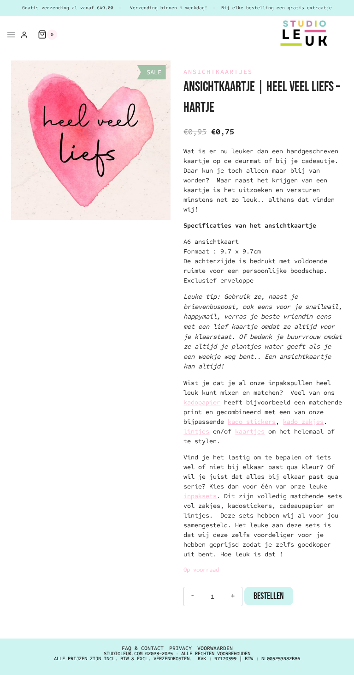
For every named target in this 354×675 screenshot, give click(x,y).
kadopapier (201, 402)
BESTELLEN (269, 596)
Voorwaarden (215, 648)
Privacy (180, 648)
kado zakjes (303, 422)
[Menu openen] (8, 34)
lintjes (196, 431)
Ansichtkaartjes (218, 72)
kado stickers (252, 422)
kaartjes (250, 431)
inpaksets (200, 496)
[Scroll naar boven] (328, 658)
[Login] (24, 34)
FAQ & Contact (143, 648)
